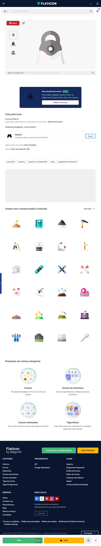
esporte (21, 162)
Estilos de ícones (73, 471)
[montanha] (62, 224)
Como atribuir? (30, 127)
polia (53, 162)
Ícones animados (10, 478)
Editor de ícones (73, 474)
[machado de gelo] (85, 224)
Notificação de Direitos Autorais (71, 521)
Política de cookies (49, 521)
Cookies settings (11, 524)
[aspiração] (39, 315)
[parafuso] (85, 338)
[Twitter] (42, 498)
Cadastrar (41, 513)
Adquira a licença (60, 102)
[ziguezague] (16, 269)
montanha (11, 162)
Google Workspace (42, 467)
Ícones (5, 467)
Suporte (69, 464)
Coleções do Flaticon (75, 478)
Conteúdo (7, 459)
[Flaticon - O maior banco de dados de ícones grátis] (47, 3)
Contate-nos (8, 501)
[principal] (16, 224)
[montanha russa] (85, 292)
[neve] (62, 292)
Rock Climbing (30, 145)
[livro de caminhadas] (39, 224)
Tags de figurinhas (10, 484)
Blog (4, 508)
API (36, 464)
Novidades (7, 515)
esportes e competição (37, 162)
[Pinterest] (47, 498)
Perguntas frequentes (75, 467)
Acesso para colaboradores (59, 450)
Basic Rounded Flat (19, 149)
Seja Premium (87, 450)
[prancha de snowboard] (39, 269)
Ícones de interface (11, 474)
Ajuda (69, 459)
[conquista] (85, 315)
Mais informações (71, 97)
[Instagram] (52, 498)
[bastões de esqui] (85, 269)
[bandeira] (85, 246)
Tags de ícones (9, 481)
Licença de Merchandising (77, 484)
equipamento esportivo (67, 162)
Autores (6, 464)
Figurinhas (7, 471)
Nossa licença (8, 505)
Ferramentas (41, 459)
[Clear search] (85, 11)
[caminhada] (16, 246)
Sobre (5, 498)
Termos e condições (11, 521)
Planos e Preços (9, 511)
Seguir (69, 481)
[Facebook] (37, 498)
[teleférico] (39, 246)
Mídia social (41, 492)
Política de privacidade (30, 521)
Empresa (7, 492)
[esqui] (62, 246)
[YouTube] (57, 498)
